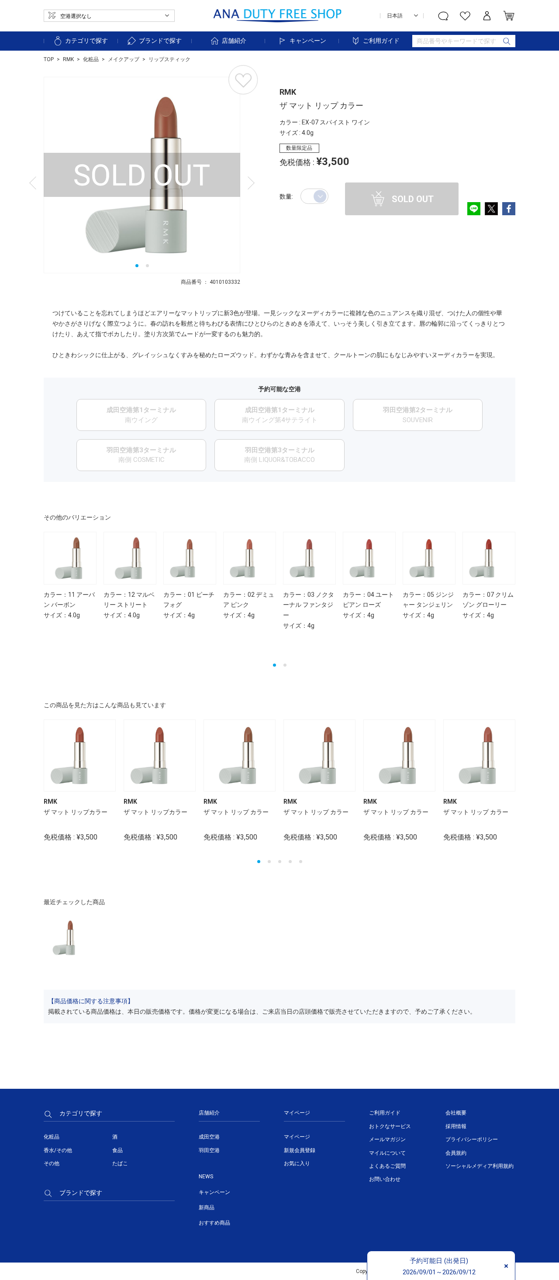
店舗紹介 (234, 40)
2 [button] (147, 265)
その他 (51, 1163)
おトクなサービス (390, 1126)
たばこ (120, 1163)
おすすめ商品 (214, 1223)
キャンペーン (308, 40)
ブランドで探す (160, 40)
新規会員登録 (299, 1150)
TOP (49, 59)
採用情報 (455, 1126)
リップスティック (169, 59)
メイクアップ (123, 59)
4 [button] (290, 861)
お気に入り (297, 1163)
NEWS (206, 1176)
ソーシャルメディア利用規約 (479, 1166)
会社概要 (455, 1113)
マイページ (297, 1137)
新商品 (206, 1207)
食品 (117, 1150)
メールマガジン (387, 1139)
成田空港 (209, 1137)
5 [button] (300, 861)
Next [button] (513, 654)
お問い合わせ (384, 1179)
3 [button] (279, 861)
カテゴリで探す (86, 40)
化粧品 (91, 59)
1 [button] (136, 265)
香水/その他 (58, 1150)
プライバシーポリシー (471, 1139)
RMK (68, 59)
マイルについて (387, 1153)
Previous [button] (46, 539)
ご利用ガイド (381, 40)
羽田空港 (209, 1150)
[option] (142, 175)
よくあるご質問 (387, 1166)
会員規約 (455, 1153)
